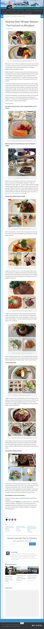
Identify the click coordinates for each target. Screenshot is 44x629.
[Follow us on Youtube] (32, 625)
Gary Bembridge (9, 28)
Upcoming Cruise (29, 10)
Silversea (13, 16)
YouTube (14, 10)
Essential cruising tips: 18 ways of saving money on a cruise (32, 577)
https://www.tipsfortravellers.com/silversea (26, 498)
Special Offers (5, 13)
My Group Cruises (37, 10)
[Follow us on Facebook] (39, 625)
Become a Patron (20, 10)
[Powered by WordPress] (6, 626)
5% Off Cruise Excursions (15, 13)
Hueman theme (16, 626)
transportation (21, 16)
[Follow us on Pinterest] (41, 625)
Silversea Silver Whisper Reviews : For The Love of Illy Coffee (21, 527)
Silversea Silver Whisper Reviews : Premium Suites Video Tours (9, 527)
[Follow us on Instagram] (35, 625)
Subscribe (32, 543)
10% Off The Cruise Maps (26, 13)
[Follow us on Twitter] (37, 625)
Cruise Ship (7, 16)
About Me (8, 10)
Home (3, 10)
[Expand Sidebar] (2, 16)
